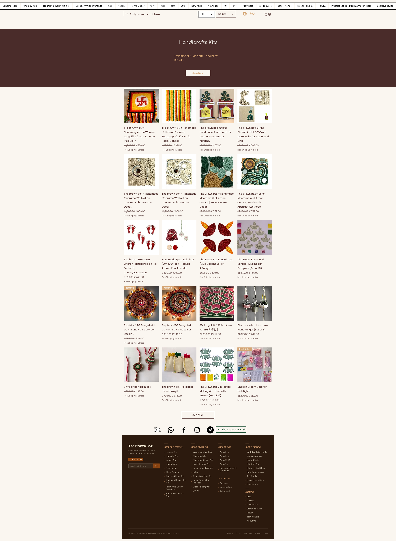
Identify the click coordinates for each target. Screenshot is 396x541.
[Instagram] (197, 429)
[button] (226, 14)
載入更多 (198, 415)
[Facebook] (183, 429)
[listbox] (226, 14)
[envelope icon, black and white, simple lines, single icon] (157, 429)
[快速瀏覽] (141, 106)
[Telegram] (210, 429)
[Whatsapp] (170, 429)
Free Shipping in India (134, 150)
